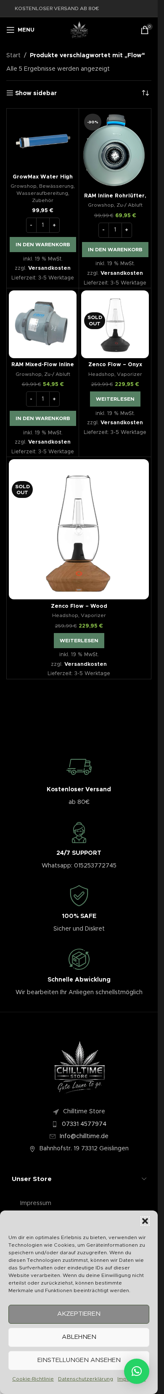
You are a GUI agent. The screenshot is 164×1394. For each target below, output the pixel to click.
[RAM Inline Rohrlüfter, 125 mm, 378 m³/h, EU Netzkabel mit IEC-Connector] (115, 150)
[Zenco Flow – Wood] (79, 529)
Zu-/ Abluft (129, 205)
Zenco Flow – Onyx (115, 364)
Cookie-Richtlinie (33, 1378)
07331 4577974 (84, 1124)
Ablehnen (79, 1337)
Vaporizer (129, 374)
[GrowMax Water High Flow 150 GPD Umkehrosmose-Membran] (43, 140)
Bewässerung (56, 186)
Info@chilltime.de (84, 1136)
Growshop (24, 186)
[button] (145, 1221)
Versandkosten (49, 268)
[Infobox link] (79, 780)
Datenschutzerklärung (85, 1378)
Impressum (35, 1203)
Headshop (101, 374)
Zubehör (42, 200)
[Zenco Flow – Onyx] (115, 324)
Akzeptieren (79, 1314)
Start (13, 56)
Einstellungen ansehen (79, 1360)
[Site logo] (79, 30)
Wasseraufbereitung (42, 193)
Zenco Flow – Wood (79, 606)
